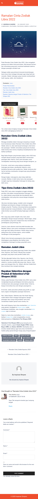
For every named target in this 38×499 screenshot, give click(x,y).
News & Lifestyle (30, 26)
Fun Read (20, 26)
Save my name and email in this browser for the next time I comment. (18, 465)
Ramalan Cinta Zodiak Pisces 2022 (18, 354)
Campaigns (5, 26)
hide (11, 83)
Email (5, 453)
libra (16, 335)
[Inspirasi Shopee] (19, 3)
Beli (8, 123)
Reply (10, 406)
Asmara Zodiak (7, 335)
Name (5, 446)
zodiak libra (29, 340)
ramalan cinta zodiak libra (11, 338)
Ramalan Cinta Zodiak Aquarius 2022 (20, 349)
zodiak (20, 340)
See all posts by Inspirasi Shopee (19, 379)
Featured (13, 26)
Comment (6, 430)
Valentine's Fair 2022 (9, 340)
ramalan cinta (25, 335)
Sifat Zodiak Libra (28, 338)
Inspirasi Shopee (9, 24)
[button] (2, 3)
